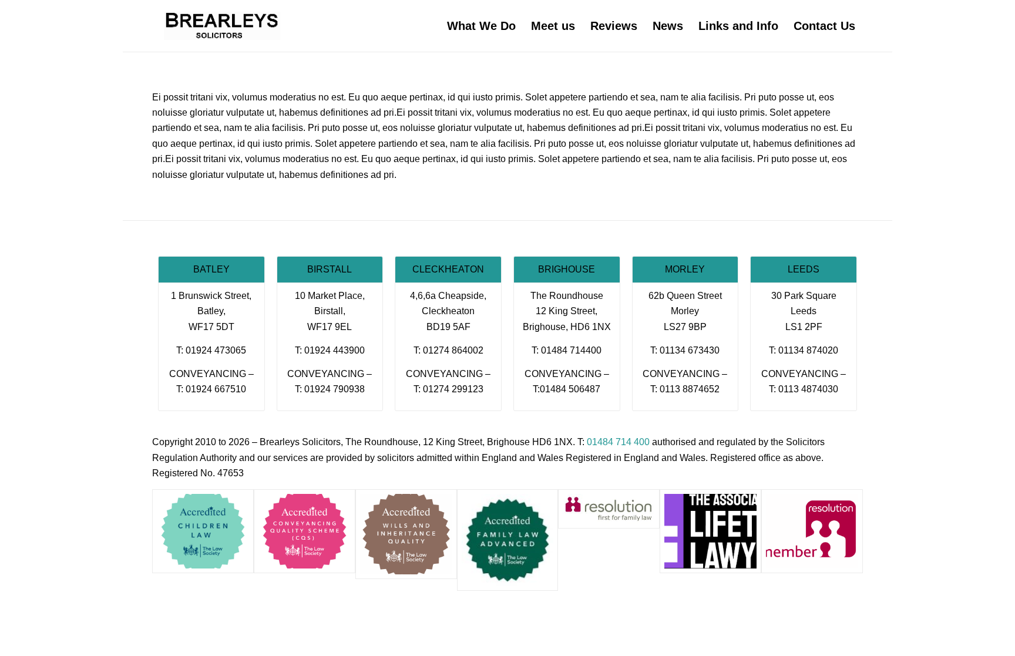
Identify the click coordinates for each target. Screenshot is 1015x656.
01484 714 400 (618, 442)
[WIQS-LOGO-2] (406, 534)
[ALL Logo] (710, 531)
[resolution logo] (609, 509)
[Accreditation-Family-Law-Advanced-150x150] (508, 540)
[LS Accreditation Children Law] (203, 531)
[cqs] (304, 531)
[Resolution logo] (812, 531)
